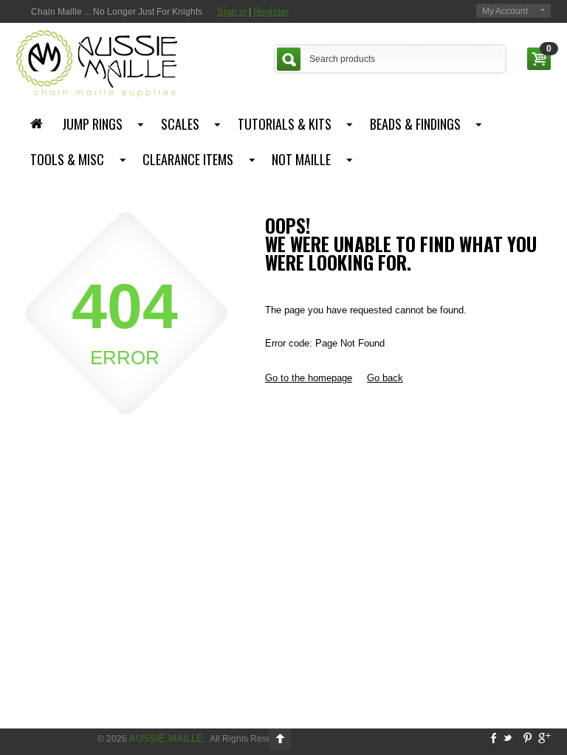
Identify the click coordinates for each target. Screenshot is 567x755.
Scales (180, 123)
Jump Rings (92, 123)
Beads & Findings (415, 123)
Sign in (232, 11)
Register (271, 11)
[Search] (288, 59)
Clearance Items (187, 159)
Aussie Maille (166, 738)
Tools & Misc (67, 159)
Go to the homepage (308, 377)
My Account (505, 11)
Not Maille (301, 159)
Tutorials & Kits (284, 123)
